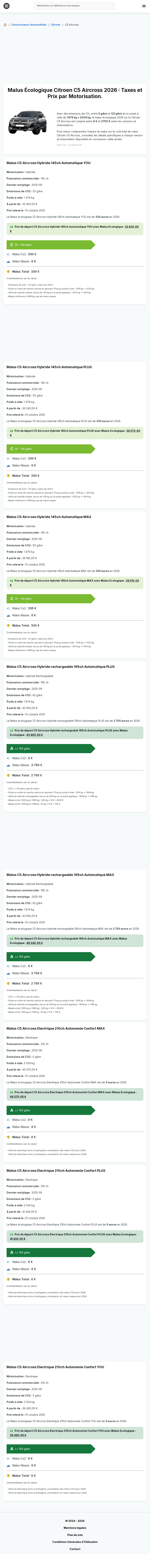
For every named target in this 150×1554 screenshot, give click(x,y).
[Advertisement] (75, 55)
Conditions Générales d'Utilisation (75, 1541)
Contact (75, 1549)
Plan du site (75, 1534)
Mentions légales (75, 1527)
